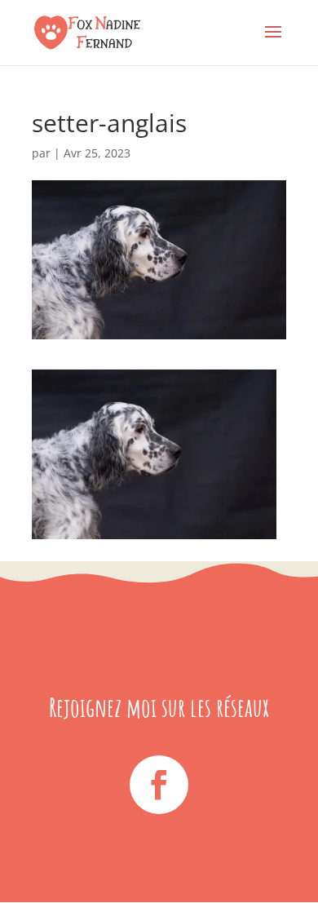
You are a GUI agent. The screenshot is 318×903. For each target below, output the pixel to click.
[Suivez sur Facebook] (159, 784)
